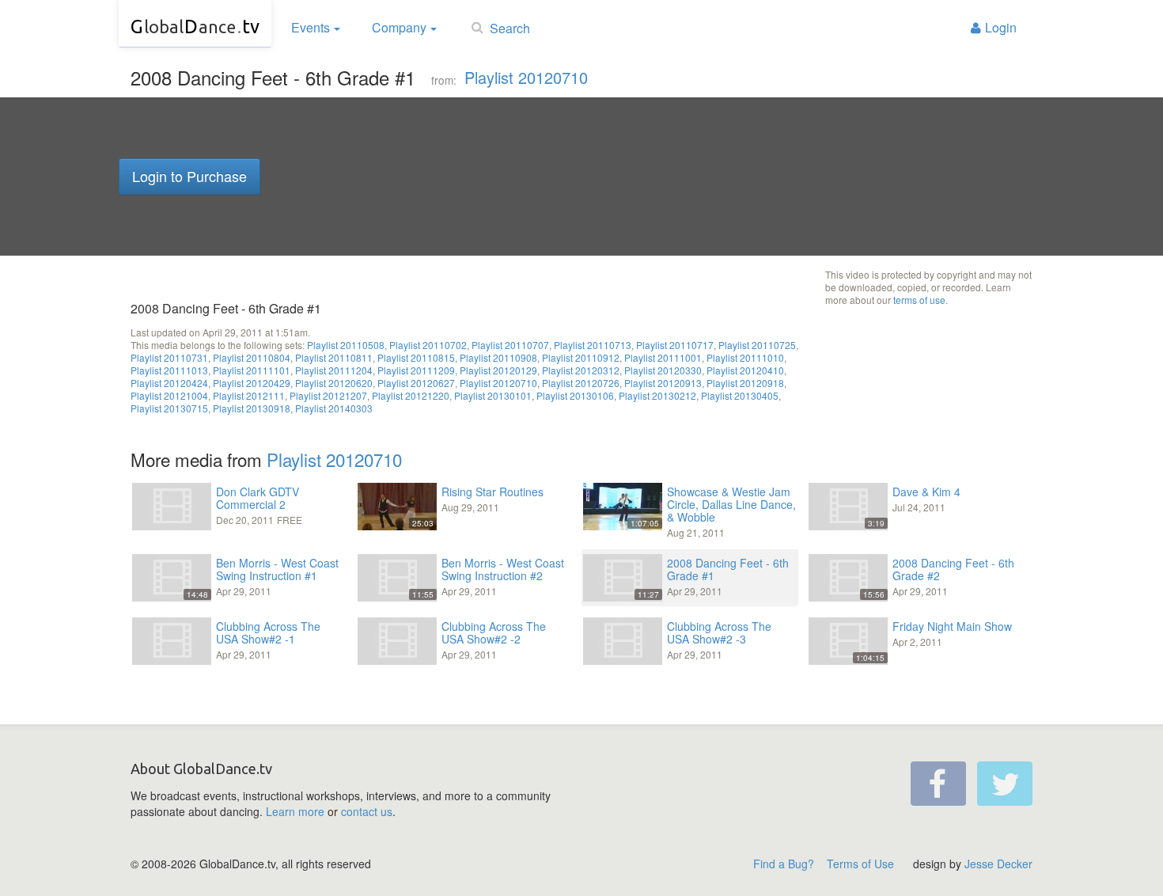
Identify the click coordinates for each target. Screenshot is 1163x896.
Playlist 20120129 (498, 370)
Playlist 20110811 (334, 357)
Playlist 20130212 (657, 395)
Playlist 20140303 (334, 408)
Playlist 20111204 (334, 370)
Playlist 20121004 (169, 395)
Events (310, 27)
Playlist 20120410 (745, 370)
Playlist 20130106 (575, 395)
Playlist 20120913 (663, 382)
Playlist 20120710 (526, 77)
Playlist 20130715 (169, 408)
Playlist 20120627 (416, 382)
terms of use (919, 299)
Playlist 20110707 (510, 344)
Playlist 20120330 (663, 370)
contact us (366, 811)
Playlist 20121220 (410, 395)
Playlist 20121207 (328, 395)
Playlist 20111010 (745, 357)
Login (1001, 27)
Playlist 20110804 (251, 357)
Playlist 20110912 (580, 357)
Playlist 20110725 (757, 344)
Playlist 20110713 (592, 344)
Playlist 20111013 (169, 370)
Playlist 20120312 (580, 370)
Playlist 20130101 (493, 395)
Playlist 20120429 (251, 382)
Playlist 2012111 (249, 395)
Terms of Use (860, 863)
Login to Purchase (189, 175)
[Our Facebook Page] (938, 783)
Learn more (295, 811)
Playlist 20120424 (169, 382)
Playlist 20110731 (169, 357)
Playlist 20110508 (346, 344)
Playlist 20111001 (663, 357)
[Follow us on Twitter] (1004, 783)
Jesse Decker (998, 863)
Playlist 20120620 (334, 382)
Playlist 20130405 (739, 395)
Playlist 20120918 (745, 382)
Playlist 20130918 (251, 408)
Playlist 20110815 (416, 357)
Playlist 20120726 (580, 382)
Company (399, 27)
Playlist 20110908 (498, 357)
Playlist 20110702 (428, 344)
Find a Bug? (783, 863)
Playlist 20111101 (251, 370)
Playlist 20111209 (416, 370)
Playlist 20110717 (675, 344)
